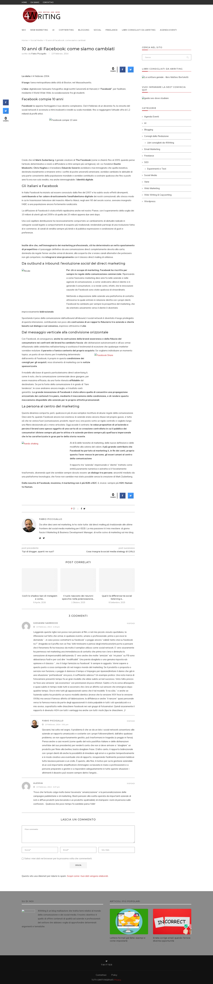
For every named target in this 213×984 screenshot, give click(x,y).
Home (24, 2)
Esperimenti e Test (156, 168)
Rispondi (131, 623)
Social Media (37, 40)
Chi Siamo (34, 2)
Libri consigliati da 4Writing (139, 30)
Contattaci (48, 2)
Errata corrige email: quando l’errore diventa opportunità (171, 939)
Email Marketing (152, 149)
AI (53, 30)
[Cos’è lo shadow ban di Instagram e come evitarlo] (40, 580)
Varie (146, 181)
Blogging (83, 30)
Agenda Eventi (168, 30)
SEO (24, 30)
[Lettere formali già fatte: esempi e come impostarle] (129, 921)
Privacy (117, 980)
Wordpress (149, 201)
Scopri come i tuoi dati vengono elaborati (87, 876)
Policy (114, 975)
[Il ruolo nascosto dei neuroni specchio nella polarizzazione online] (78, 580)
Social (97, 30)
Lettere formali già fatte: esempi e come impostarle (127, 939)
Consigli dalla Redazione (156, 136)
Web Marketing (39, 30)
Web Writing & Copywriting (158, 194)
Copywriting (66, 30)
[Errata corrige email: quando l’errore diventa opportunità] (172, 921)
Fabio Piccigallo (38, 53)
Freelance (112, 30)
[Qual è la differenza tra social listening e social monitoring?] (117, 580)
